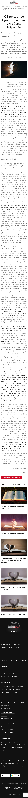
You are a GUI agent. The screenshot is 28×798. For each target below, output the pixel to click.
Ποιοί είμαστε (4, 660)
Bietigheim (13, 686)
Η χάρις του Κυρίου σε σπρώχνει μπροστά (12, 747)
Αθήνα (18, 689)
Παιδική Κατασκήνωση (7, 729)
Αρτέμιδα (23, 689)
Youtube (13, 766)
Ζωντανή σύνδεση (6, 760)
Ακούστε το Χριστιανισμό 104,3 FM (10, 676)
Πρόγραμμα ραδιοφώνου (7, 673)
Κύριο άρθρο (4, 644)
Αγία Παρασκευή (10, 689)
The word (3, 726)
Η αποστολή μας (22, 660)
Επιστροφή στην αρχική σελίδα (11, 477)
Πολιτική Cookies (18, 788)
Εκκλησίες (20, 766)
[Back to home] (14, 2)
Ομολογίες (4, 647)
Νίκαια (16, 692)
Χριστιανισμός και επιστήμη (15, 647)
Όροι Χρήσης (8, 787)
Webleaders (23, 783)
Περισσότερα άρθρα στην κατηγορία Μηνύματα (13, 484)
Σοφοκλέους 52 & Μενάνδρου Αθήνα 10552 (13, 702)
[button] (2, 2)
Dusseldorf (20, 686)
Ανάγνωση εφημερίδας (18, 760)
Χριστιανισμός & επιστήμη (8, 723)
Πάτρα (2, 692)
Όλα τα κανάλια (5, 686)
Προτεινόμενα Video (6, 738)
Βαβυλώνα (4, 750)
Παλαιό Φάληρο (10, 692)
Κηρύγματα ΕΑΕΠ (5, 766)
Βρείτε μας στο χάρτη (8, 712)
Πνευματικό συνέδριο (7, 732)
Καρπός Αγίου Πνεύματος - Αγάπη (13, 614)
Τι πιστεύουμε (13, 660)
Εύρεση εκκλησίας (13, 763)
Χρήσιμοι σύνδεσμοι (6, 718)
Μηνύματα (18, 57)
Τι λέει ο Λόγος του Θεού (15, 644)
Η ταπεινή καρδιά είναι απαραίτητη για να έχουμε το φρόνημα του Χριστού (13, 561)
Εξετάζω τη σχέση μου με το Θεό (12, 534)
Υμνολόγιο (4, 763)
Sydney (3, 689)
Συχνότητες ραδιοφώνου (7, 670)
